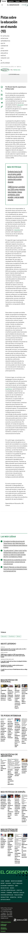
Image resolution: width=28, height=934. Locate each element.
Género (18, 636)
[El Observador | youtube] (26, 873)
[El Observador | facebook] (20, 873)
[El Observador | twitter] (18, 873)
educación (20, 105)
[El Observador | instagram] (23, 873)
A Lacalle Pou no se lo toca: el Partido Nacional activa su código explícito (14, 670)
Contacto (3, 931)
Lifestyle (19, 890)
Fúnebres (9, 892)
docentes (17, 230)
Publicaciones (18, 895)
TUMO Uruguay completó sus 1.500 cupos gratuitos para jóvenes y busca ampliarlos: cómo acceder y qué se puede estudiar (13, 656)
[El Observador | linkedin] (20, 875)
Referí (2, 883)
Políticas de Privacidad (4, 925)
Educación (4, 636)
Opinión (24, 4)
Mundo (12, 888)
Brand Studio (5, 888)
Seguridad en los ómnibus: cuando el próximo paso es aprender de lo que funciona (12, 666)
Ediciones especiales (7, 895)
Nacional (8, 883)
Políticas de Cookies (6, 922)
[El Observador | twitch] (26, 878)
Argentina (11, 1)
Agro (16, 885)
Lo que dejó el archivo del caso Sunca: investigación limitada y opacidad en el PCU (14, 662)
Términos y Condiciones (4, 928)
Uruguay (4, 1)
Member (7, 881)
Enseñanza (12, 636)
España (20, 897)
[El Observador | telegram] (26, 875)
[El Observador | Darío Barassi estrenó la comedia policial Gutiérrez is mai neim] (17, 765)
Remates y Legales (18, 892)
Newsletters (5, 897)
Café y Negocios (17, 883)
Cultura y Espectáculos (8, 890)
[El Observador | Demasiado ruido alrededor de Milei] (3, 763)
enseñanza (8, 389)
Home (2, 881)
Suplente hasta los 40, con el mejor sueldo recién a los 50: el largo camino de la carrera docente (13, 649)
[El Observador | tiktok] (17, 875)
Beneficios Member (16, 881)
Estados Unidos (5, 899)
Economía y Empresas (7, 885)
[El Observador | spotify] (23, 875)
